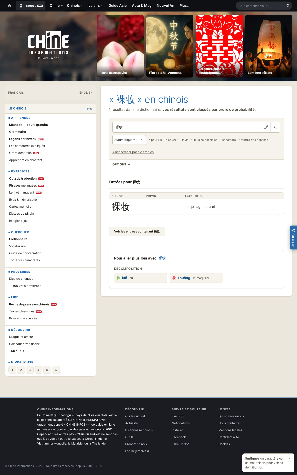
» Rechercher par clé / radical (133, 152)
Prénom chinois (136, 444)
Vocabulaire (17, 246)
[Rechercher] (288, 6)
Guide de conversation (25, 253)
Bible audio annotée (23, 318)
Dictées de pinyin (21, 213)
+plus (88, 108)
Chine (55, 5)
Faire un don (50, 58)
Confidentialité (229, 437)
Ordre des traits (23, 153)
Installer (177, 430)
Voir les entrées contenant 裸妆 (137, 231)
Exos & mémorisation (23, 199)
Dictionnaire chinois (139, 430)
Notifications (181, 423)
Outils (129, 437)
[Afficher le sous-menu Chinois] (83, 5)
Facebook (179, 437)
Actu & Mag (142, 5)
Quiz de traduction (26, 178)
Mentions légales (230, 430)
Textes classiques (25, 311)
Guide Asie (117, 5)
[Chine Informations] (48, 42)
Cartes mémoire (20, 206)
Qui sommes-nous (231, 416)
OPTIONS (121, 164)
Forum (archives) (137, 451)
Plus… (185, 5)
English (86, 92)
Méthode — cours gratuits (28, 124)
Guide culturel (135, 416)
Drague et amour (21, 337)
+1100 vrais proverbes (25, 286)
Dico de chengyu (21, 278)
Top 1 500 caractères (24, 260)
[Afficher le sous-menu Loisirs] (103, 5)
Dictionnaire (18, 239)
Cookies (224, 444)
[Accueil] (9, 5)
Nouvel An (165, 5)
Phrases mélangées (26, 185)
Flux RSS (178, 416)
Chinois (73, 5)
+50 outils (16, 351)
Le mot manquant (25, 192)
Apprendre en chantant (25, 160)
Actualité (131, 423)
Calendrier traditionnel (24, 344)
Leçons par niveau (26, 139)
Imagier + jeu (18, 220)
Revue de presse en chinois (32, 304)
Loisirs (94, 5)
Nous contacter (229, 423)
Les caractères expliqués (27, 146)
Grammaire (17, 131)
